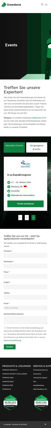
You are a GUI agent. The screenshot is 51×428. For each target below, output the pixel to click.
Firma (6, 272)
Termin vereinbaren (25, 204)
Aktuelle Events (14, 145)
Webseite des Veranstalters (23, 195)
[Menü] (46, 5)
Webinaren (36, 118)
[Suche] (41, 5)
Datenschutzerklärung (12, 340)
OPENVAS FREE (7, 385)
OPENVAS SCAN (7, 378)
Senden (9, 347)
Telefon (7, 293)
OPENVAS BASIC (8, 381)
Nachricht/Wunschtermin (14, 314)
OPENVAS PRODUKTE (9, 370)
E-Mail (6, 282)
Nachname (8, 262)
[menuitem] (41, 5)
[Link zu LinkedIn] (45, 424)
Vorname (7, 251)
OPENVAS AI (6, 389)
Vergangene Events (37, 147)
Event (6, 303)
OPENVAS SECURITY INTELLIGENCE (14, 374)
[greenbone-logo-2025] (11, 4)
